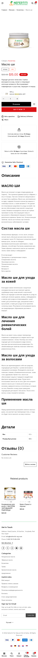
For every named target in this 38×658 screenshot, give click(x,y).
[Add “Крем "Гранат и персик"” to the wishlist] (30, 497)
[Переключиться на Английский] (11, 646)
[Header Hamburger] (3, 3)
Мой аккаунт (6, 580)
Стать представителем (9, 597)
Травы (4, 567)
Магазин (12, 10)
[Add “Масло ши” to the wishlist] (34, 104)
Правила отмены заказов (10, 583)
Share (6, 120)
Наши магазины (7, 600)
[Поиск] (32, 3)
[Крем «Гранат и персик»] (28, 491)
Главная (4, 10)
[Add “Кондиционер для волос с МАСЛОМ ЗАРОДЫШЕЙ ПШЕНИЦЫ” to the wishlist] (11, 497)
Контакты (5, 593)
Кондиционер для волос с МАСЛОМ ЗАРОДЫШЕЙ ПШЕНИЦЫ (8, 507)
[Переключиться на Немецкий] (15, 646)
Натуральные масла (8, 557)
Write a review (30, 464)
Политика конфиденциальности (12, 590)
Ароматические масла (9, 570)
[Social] (3, 548)
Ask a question (9, 116)
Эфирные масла (7, 560)
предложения (6, 573)
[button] (26, 497)
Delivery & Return (26, 116)
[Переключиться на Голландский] (23, 646)
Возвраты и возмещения (10, 587)
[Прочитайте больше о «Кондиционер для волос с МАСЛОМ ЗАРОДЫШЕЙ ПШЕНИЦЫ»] (8, 497)
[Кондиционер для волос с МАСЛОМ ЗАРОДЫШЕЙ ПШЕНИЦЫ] (10, 491)
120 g (11, 92)
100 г (30, 439)
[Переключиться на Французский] (19, 646)
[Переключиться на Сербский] (27, 646)
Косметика (20, 10)
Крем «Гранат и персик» (25, 505)
